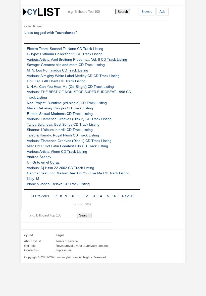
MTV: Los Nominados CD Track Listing (57, 70)
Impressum (63, 250)
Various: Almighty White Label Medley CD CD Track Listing (73, 76)
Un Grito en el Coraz (43, 162)
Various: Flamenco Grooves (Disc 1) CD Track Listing (69, 141)
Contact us (31, 250)
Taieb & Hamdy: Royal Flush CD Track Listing (63, 135)
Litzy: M (33, 179)
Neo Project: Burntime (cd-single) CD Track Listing (67, 103)
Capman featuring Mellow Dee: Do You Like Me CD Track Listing (78, 173)
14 (100, 196)
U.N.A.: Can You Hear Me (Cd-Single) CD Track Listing (70, 87)
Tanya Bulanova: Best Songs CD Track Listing (63, 124)
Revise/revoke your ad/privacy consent (82, 246)
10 (72, 196)
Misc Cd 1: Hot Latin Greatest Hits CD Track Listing (67, 146)
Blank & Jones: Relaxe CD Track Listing (58, 184)
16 (114, 196)
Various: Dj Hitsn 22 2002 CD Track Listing (60, 168)
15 (107, 196)
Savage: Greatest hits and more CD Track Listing (66, 65)
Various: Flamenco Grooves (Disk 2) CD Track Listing (69, 119)
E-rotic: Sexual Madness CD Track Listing (60, 114)
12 (86, 196)
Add (162, 12)
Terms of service (67, 241)
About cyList (32, 241)
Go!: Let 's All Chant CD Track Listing (56, 81)
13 (93, 196)
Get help (30, 246)
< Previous (40, 196)
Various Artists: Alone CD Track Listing (57, 152)
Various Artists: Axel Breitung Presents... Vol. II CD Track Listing (77, 59)
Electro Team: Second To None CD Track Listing (65, 49)
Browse (146, 12)
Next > (127, 196)
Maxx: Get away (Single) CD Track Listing (60, 108)
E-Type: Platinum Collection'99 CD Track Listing (64, 54)
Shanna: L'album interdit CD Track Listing (60, 130)
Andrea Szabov (39, 157)
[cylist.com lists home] (41, 12)
